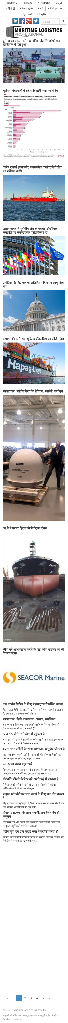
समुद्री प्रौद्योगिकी (47, 1015)
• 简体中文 (11, 3)
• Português (26, 8)
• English (42, 14)
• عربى (58, 3)
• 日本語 (10, 8)
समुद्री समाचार (30, 1015)
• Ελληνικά (55, 8)
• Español (27, 3)
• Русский (26, 14)
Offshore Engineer (12, 1019)
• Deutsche (44, 3)
